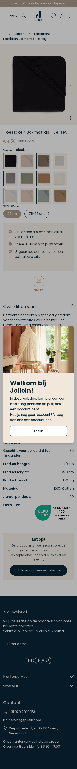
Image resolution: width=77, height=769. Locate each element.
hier (20, 420)
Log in (38, 431)
